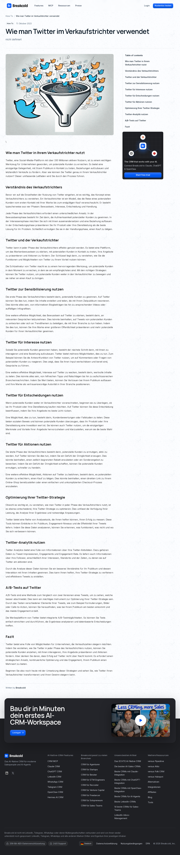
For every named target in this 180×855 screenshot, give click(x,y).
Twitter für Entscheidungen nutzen (142, 95)
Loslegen (16, 732)
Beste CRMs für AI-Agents (127, 796)
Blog (150, 797)
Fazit (127, 126)
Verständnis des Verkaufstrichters (142, 71)
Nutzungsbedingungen (131, 843)
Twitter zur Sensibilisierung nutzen (142, 83)
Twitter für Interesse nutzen (139, 89)
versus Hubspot (155, 776)
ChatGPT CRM (55, 771)
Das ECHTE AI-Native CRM (127, 761)
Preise (78, 5)
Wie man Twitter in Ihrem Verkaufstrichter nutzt (137, 63)
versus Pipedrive (156, 761)
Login (147, 5)
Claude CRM (54, 766)
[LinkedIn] (6, 773)
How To (9, 16)
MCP (50, 5)
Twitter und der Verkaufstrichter (141, 77)
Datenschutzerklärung (106, 843)
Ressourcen (64, 5)
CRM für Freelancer (90, 795)
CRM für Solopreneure (92, 800)
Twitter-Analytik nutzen (136, 114)
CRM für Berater (89, 774)
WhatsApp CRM (55, 781)
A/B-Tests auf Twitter (135, 120)
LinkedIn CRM (54, 776)
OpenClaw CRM (55, 792)
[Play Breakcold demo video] (140, 720)
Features (38, 5)
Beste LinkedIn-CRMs (125, 801)
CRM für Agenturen (90, 764)
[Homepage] (17, 5)
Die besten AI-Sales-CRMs (127, 766)
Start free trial (143, 175)
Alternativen (153, 781)
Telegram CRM (55, 787)
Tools (150, 802)
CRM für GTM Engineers (93, 779)
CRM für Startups (89, 769)
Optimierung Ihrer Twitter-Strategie (142, 108)
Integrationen (154, 787)
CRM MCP (53, 761)
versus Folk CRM (156, 771)
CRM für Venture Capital (92, 790)
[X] (13, 773)
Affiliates (152, 792)
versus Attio (153, 766)
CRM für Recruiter (90, 785)
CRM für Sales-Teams (91, 805)
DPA (148, 843)
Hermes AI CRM (55, 797)
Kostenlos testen (163, 5)
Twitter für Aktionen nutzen (138, 102)
